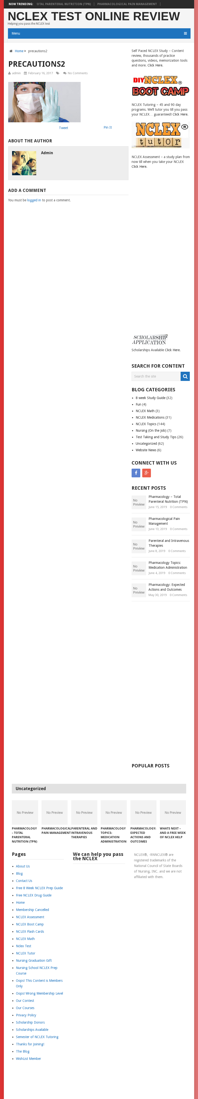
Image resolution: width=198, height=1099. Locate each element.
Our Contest (25, 1001)
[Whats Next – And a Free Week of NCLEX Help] (173, 812)
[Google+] (146, 473)
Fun (138, 404)
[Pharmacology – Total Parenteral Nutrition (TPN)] (25, 812)
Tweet (63, 128)
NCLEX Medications (150, 417)
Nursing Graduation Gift (34, 960)
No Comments (78, 73)
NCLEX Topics (146, 424)
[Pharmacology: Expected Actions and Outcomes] (143, 812)
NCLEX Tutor (25, 953)
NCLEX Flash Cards (30, 931)
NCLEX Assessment (30, 917)
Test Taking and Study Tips (156, 437)
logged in (34, 200)
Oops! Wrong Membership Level (39, 993)
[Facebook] (136, 473)
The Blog (22, 1051)
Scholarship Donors (30, 1022)
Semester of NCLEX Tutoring (37, 1037)
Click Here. (155, 65)
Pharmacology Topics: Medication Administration (167, 565)
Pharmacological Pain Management (127, 4)
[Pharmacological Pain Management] (55, 812)
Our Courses (25, 1008)
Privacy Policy (26, 1015)
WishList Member (28, 1059)
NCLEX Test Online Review (94, 16)
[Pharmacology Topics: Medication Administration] (114, 812)
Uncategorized (146, 443)
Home (19, 51)
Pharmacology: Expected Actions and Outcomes (166, 587)
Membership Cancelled (32, 910)
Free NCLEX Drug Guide (33, 895)
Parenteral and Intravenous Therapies (168, 543)
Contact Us (24, 881)
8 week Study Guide (150, 398)
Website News (146, 450)
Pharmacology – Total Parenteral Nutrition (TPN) (49, 4)
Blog (19, 873)
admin (16, 73)
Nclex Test (23, 946)
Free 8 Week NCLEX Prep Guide (39, 888)
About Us (23, 866)
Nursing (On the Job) (151, 430)
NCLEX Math (145, 411)
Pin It (108, 127)
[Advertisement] (151, 255)
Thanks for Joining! (30, 1044)
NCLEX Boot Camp (30, 924)
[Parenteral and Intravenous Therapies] (84, 812)
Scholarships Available (32, 1030)
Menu (16, 33)
